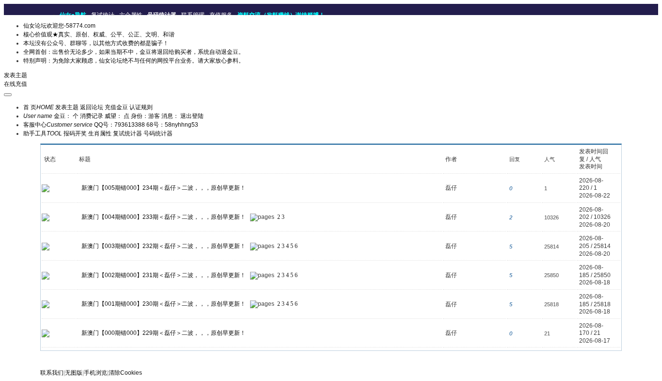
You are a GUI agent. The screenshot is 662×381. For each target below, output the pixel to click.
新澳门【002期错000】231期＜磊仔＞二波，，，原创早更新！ (163, 275)
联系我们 (51, 372)
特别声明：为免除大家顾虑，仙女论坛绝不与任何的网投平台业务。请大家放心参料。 (133, 60)
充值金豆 (116, 107)
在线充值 (15, 84)
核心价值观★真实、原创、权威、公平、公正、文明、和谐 (98, 34)
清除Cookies (125, 372)
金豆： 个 (66, 116)
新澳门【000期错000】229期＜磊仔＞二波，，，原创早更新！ (163, 333)
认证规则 (141, 107)
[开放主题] (45, 187)
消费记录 (91, 116)
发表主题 (15, 75)
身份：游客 (145, 116)
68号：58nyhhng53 (172, 124)
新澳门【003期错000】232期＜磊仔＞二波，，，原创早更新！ (163, 246)
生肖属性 (99, 133)
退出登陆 (192, 116)
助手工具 (42, 133)
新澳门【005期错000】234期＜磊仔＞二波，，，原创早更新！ (163, 187)
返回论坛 (91, 107)
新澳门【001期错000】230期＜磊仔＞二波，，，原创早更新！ (163, 303)
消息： (170, 116)
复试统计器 (127, 133)
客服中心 (58, 124)
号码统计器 (158, 133)
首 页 (38, 107)
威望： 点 (117, 116)
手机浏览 (95, 372)
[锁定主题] (45, 217)
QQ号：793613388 (119, 124)
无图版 (73, 372)
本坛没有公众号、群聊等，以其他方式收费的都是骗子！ (96, 43)
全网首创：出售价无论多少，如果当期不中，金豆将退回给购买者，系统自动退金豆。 (133, 52)
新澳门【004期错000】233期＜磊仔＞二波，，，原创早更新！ (163, 217)
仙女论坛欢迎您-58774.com (59, 25)
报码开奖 (75, 133)
